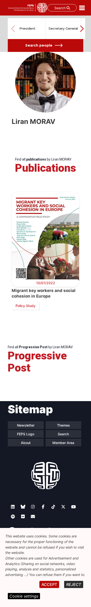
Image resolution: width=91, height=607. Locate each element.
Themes (63, 425)
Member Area (63, 443)
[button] (82, 28)
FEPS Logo (25, 434)
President (27, 28)
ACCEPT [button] (49, 584)
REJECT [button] (73, 584)
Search (60, 8)
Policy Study (25, 306)
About (26, 443)
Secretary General (63, 28)
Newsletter (25, 425)
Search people (38, 45)
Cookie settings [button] (23, 596)
